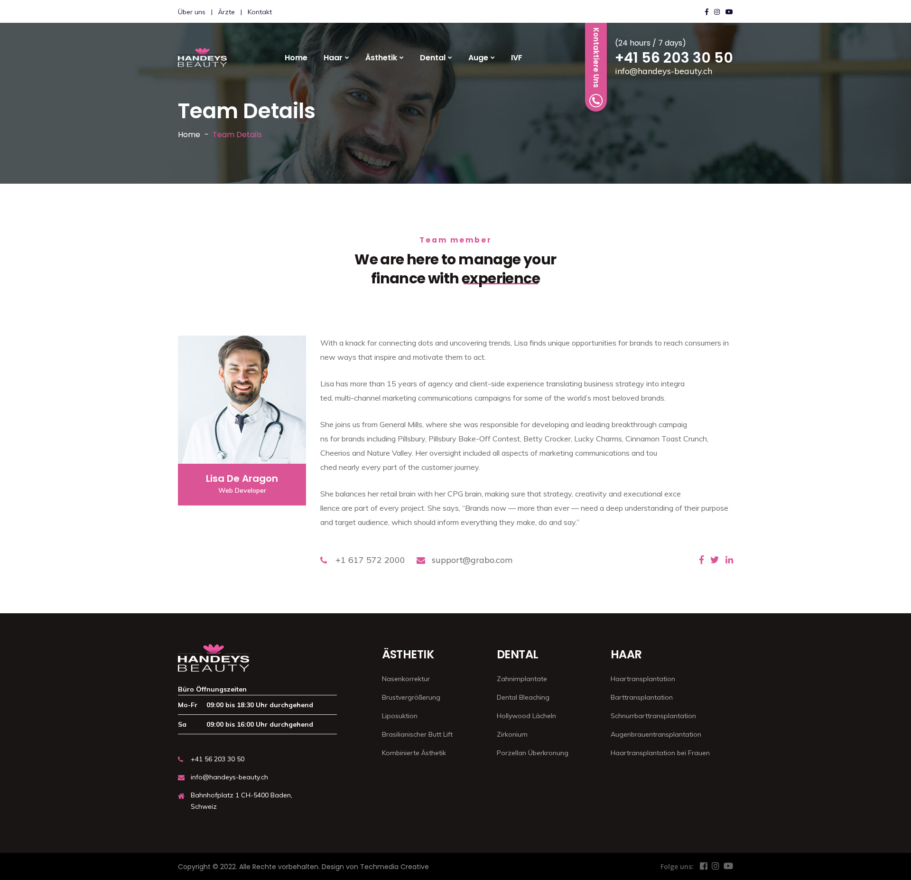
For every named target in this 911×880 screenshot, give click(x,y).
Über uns (191, 12)
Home (296, 57)
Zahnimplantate (522, 678)
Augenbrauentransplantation (656, 734)
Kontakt (260, 12)
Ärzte (226, 12)
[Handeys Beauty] (202, 57)
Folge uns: (677, 866)
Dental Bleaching (523, 697)
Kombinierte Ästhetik (414, 753)
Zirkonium (512, 734)
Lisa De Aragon (242, 478)
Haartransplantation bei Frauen (660, 753)
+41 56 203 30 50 (674, 57)
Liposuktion (400, 715)
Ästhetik (381, 57)
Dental (433, 57)
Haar (333, 57)
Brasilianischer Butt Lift (417, 734)
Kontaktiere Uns (596, 58)
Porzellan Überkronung (532, 753)
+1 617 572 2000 (370, 559)
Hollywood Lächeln (526, 715)
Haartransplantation (643, 678)
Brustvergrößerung (411, 697)
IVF (516, 57)
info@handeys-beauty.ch (663, 71)
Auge (478, 57)
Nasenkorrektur (406, 678)
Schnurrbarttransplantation (653, 715)
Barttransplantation (642, 697)
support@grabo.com (472, 559)
